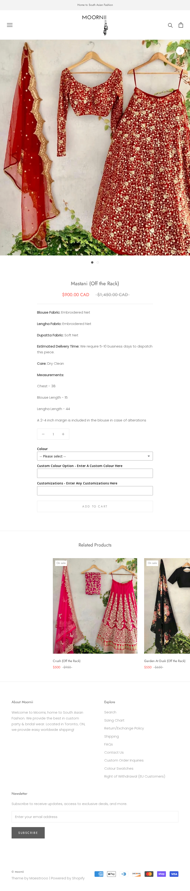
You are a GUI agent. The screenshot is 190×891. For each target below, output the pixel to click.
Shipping (111, 736)
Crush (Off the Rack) (66, 661)
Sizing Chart (114, 720)
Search (110, 712)
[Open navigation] (10, 25)
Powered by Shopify (68, 878)
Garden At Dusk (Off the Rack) (164, 661)
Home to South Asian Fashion (95, 5)
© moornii (18, 872)
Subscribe (28, 833)
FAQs (108, 744)
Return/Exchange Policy (124, 728)
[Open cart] (181, 25)
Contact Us (114, 752)
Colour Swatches (118, 768)
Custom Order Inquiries (124, 760)
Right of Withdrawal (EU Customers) (134, 776)
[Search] (170, 25)
